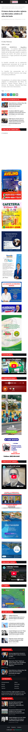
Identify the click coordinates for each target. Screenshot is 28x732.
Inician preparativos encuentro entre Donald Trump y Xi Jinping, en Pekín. (17, 655)
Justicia (3, 686)
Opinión (3, 688)
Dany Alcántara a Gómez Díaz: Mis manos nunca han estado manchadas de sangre (17, 104)
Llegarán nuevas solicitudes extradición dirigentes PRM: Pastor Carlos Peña (16, 640)
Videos (16, 682)
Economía (16, 688)
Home (8, 727)
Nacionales (11, 7)
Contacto (19, 727)
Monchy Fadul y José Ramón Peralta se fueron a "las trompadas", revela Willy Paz (16, 703)
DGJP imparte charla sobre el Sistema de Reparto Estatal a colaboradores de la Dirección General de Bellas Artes (16, 121)
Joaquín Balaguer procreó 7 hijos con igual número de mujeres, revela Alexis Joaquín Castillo (17, 632)
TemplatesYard (18, 729)
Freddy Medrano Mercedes (9, 19)
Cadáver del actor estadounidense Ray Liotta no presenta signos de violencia (16, 617)
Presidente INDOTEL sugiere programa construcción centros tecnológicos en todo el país (17, 112)
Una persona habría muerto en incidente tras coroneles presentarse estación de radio (17, 711)
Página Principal (5, 7)
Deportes (16, 686)
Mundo (3, 684)
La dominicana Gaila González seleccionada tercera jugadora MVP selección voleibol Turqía (17, 625)
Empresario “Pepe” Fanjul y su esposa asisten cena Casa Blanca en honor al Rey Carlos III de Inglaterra (17, 663)
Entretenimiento (5, 682)
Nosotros (13, 727)
